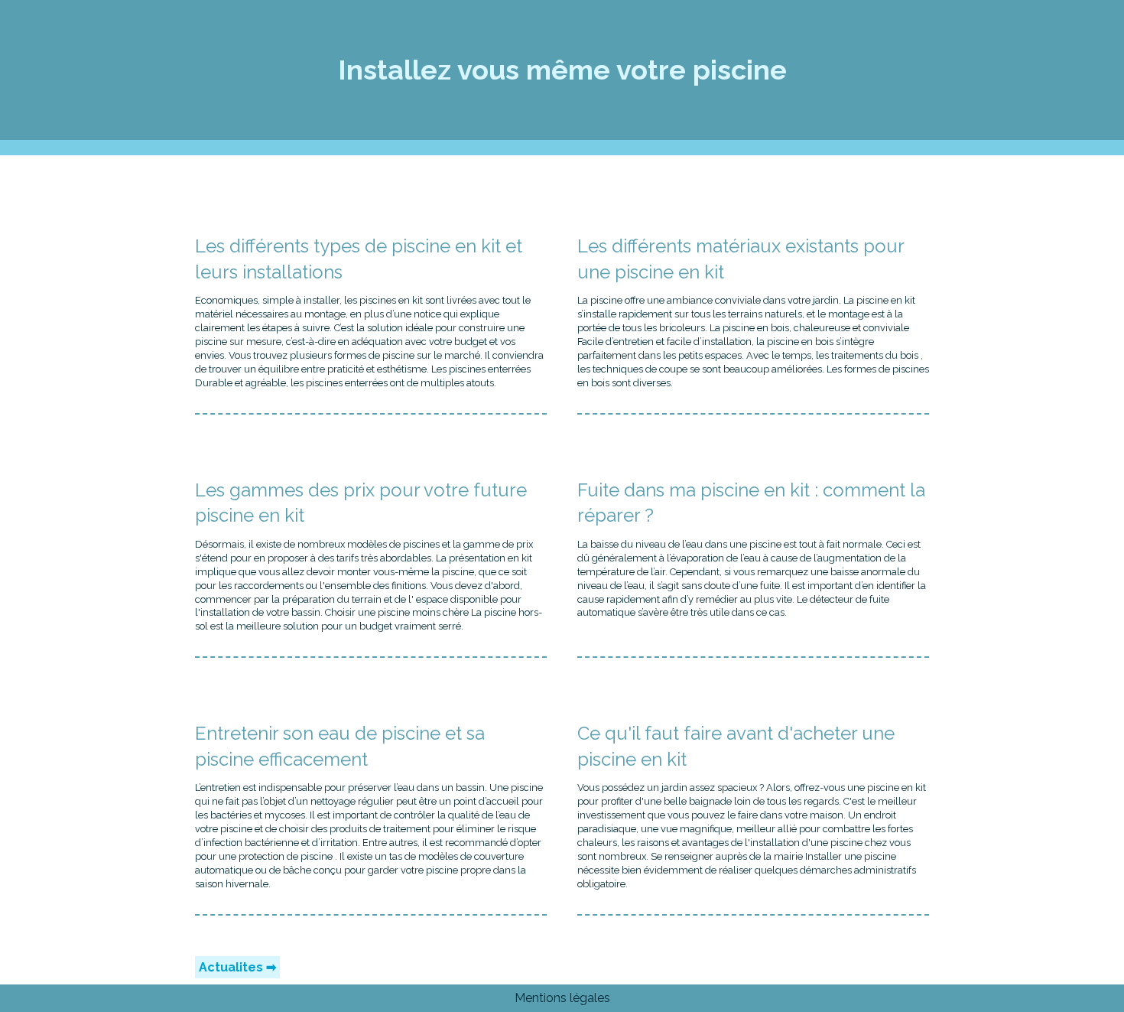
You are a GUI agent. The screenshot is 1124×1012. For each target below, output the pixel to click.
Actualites (231, 967)
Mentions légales (562, 998)
